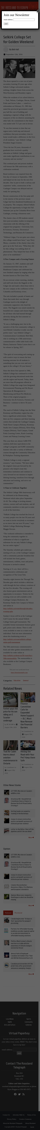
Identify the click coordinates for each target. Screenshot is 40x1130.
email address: (8, 19)
